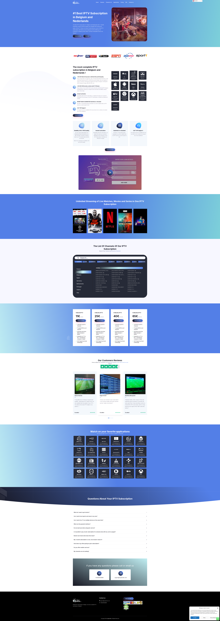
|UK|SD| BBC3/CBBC (132, 285)
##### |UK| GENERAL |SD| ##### (135, 283)
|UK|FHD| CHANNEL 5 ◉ (101, 281)
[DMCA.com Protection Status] (126, 607)
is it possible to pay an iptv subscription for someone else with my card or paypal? (95, 531)
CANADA (93, 261)
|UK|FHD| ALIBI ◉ (116, 283)
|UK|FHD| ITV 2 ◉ (100, 276)
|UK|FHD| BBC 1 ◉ (132, 270)
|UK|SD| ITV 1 (131, 287)
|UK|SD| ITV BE (99, 291)
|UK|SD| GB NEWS (116, 291)
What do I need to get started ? (82, 512)
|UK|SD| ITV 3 (115, 289)
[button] (217, 608)
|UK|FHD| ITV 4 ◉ (132, 276)
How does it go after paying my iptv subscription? (86, 543)
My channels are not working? (81, 551)
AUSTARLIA (143, 261)
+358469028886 (99, 577)
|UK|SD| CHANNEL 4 (132, 291)
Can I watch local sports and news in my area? (85, 516)
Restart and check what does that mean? (84, 535)
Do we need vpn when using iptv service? (84, 528)
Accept (194, 617)
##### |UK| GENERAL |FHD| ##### (103, 270)
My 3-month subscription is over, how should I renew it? (88, 539)
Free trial (87, 36)
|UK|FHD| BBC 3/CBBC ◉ (117, 272)
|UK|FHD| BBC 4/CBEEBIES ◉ (134, 272)
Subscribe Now (78, 36)
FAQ (126, 2)
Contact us (131, 2)
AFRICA (128, 261)
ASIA (135, 261)
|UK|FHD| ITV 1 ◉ (131, 274)
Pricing (122, 2)
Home (97, 2)
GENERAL (98, 268)
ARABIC (113, 261)
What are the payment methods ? (82, 524)
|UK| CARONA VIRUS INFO (118, 270)
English (196, 0)
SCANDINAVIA (103, 261)
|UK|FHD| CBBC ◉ (132, 281)
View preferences (214, 617)
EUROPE (79, 261)
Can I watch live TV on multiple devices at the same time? (88, 520)
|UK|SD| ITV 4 (131, 289)
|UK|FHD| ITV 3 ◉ (116, 276)
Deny (204, 617)
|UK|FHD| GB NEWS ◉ (117, 278)
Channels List (109, 2)
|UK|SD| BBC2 (115, 285)
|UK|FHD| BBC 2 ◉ (100, 272)
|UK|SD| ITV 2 (99, 289)
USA (86, 261)
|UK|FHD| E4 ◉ (115, 281)
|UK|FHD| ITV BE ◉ (100, 278)
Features (102, 2)
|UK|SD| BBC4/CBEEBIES (101, 287)
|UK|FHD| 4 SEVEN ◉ (100, 283)
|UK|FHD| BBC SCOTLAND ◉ (102, 274)
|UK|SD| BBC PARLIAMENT (118, 287)
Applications (116, 2)
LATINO (121, 261)
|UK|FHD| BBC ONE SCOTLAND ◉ (119, 274)
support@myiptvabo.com (105, 600)
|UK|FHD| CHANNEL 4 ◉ (133, 278)
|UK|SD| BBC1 (99, 285)
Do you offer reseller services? (81, 547)
